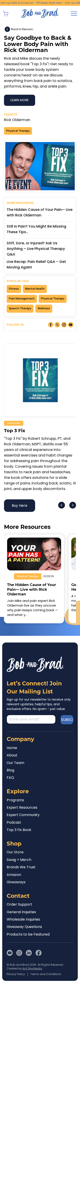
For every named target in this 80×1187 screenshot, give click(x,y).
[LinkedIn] (29, 960)
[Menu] (74, 13)
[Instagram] (19, 960)
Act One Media (32, 976)
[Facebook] (39, 960)
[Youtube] (10, 960)
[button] (5, 13)
